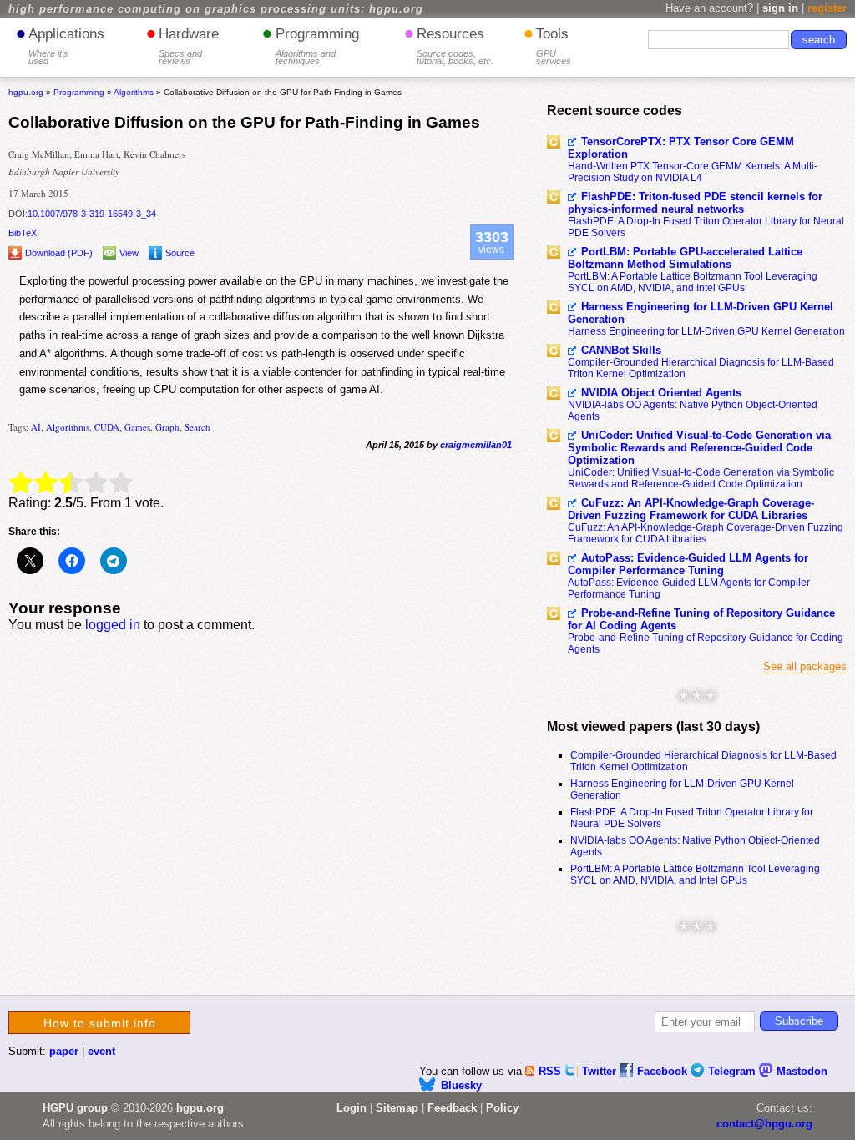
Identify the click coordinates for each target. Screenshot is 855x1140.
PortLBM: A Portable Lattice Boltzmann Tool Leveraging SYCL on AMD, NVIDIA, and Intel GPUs (692, 282)
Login (351, 1108)
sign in (780, 8)
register (827, 8)
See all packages (805, 666)
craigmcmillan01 (476, 445)
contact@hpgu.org (764, 1123)
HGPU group (75, 1108)
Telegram (733, 1071)
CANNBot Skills (621, 350)
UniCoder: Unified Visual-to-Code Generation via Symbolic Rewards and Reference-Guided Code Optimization (699, 448)
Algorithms (67, 427)
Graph (167, 427)
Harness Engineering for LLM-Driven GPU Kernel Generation (700, 312)
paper (63, 1051)
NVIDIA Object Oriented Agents (661, 392)
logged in (112, 625)
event (101, 1051)
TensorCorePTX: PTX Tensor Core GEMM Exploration (681, 147)
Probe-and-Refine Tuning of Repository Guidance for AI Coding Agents (701, 619)
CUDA (106, 427)
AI (36, 427)
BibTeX (22, 233)
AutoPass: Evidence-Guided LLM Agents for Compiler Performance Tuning (688, 564)
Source (180, 253)
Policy (502, 1108)
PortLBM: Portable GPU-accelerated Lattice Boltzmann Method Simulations (685, 257)
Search (197, 427)
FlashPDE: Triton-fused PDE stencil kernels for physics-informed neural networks (695, 202)
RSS (551, 1071)
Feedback (452, 1108)
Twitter (601, 1071)
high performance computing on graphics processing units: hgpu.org (215, 9)
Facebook (664, 1071)
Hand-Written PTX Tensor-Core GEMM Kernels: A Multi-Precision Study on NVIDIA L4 (692, 172)
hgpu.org (25, 92)
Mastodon (802, 1071)
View (129, 253)
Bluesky (461, 1085)
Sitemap (397, 1108)
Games (137, 427)
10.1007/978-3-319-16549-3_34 (92, 214)
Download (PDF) (59, 253)
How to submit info (99, 1023)
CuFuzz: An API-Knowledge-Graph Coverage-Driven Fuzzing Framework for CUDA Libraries (691, 509)
